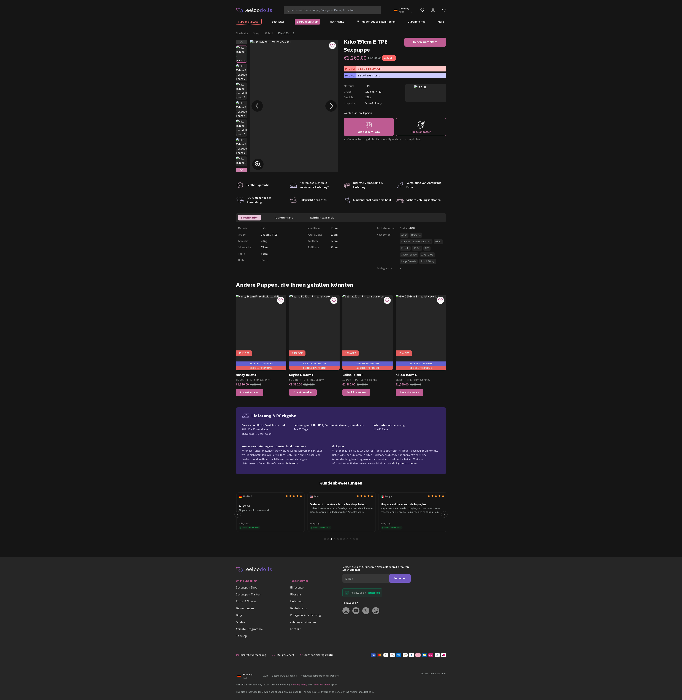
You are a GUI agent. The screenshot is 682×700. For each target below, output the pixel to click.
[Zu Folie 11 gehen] (357, 539)
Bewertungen (245, 608)
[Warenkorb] (443, 10)
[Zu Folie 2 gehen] (328, 539)
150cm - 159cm (409, 255)
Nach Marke (337, 22)
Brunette (416, 235)
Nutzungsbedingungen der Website (320, 676)
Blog (239, 615)
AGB (265, 676)
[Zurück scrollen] (237, 514)
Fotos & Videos (246, 601)
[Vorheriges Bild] (257, 106)
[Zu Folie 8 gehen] (347, 539)
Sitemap (241, 636)
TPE (427, 248)
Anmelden (400, 578)
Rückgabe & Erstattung (305, 615)
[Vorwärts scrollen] (444, 514)
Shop (256, 33)
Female (405, 248)
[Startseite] (254, 10)
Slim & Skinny (428, 261)
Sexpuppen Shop (307, 22)
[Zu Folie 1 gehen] (325, 539)
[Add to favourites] (332, 45)
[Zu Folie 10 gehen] (354, 539)
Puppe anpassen (421, 132)
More (441, 22)
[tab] (249, 217)
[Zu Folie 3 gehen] (331, 539)
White (438, 241)
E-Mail (349, 579)
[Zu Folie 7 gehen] (344, 539)
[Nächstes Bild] (331, 106)
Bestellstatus (299, 608)
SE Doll (268, 33)
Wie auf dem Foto (369, 132)
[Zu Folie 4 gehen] (334, 539)
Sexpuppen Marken (248, 594)
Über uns (296, 594)
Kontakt (295, 629)
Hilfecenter (297, 587)
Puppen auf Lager (248, 22)
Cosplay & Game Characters (416, 241)
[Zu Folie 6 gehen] (341, 539)
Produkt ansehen (249, 392)
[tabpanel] (342, 248)
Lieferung (296, 601)
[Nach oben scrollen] (673, 685)
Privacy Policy (300, 684)
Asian (404, 235)
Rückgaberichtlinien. (404, 463)
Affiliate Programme (249, 629)
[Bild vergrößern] (258, 164)
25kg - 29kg (427, 255)
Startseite (242, 33)
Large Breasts (408, 261)
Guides (240, 622)
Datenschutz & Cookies (284, 676)
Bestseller (278, 22)
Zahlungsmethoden (303, 622)
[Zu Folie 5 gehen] (338, 539)
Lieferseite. (292, 463)
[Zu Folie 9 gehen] (350, 539)
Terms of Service (321, 684)
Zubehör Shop (417, 22)
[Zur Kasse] (408, 655)
